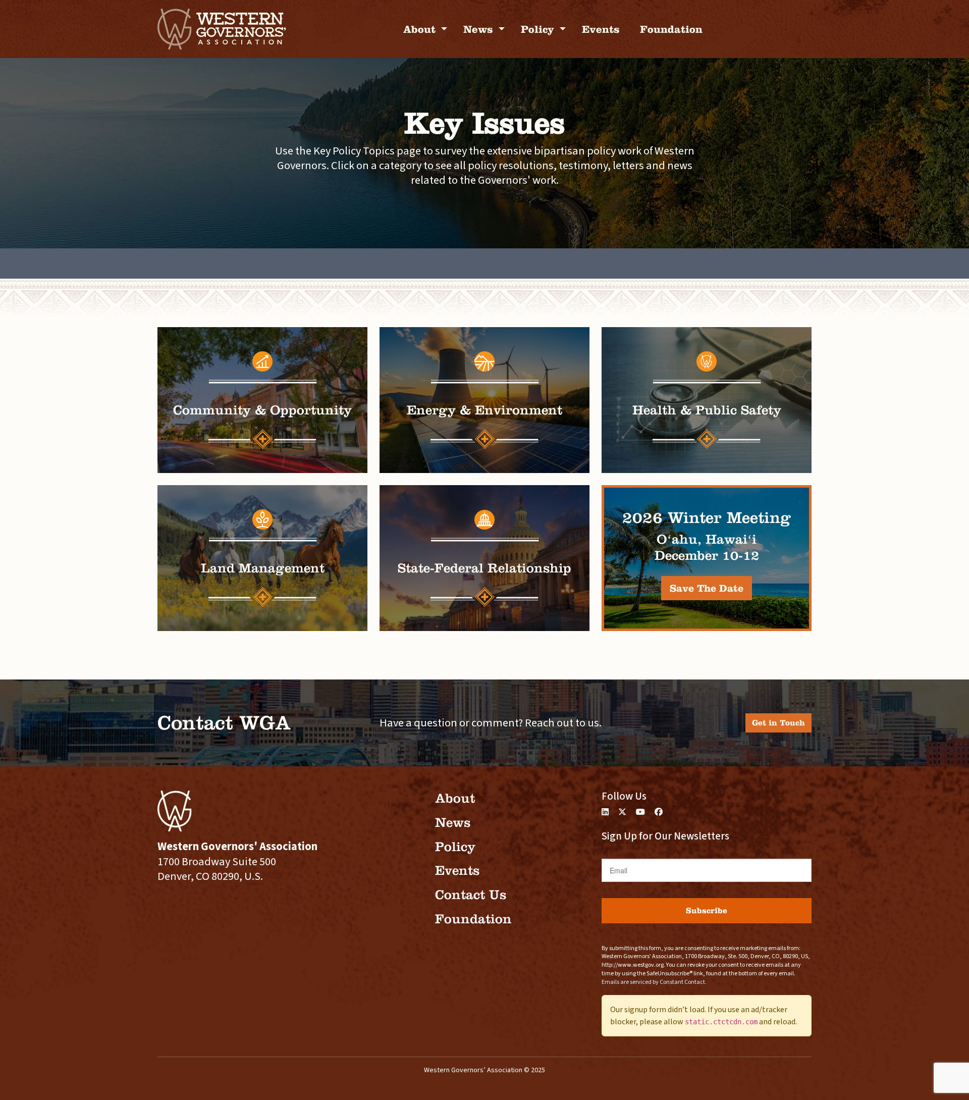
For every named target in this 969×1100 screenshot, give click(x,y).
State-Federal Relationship (484, 568)
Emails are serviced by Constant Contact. (654, 982)
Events (601, 29)
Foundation (671, 29)
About (421, 29)
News (479, 29)
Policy (539, 29)
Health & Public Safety (706, 410)
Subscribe (706, 910)
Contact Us (470, 895)
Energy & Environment (484, 410)
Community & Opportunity (262, 410)
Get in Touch (778, 722)
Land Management (263, 568)
